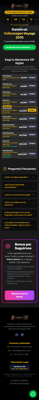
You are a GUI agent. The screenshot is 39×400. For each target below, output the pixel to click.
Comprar (32, 77)
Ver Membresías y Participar (18, 46)
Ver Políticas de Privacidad (19, 383)
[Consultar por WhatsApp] (32, 394)
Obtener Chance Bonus (19, 295)
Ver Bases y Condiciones (19, 380)
